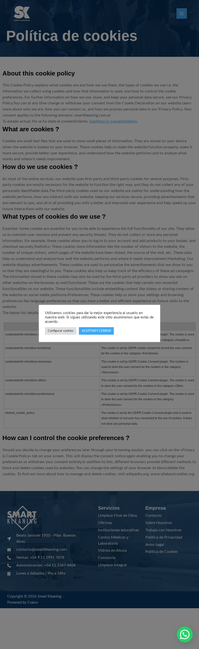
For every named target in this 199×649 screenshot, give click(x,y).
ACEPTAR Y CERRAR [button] (96, 331)
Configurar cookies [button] (61, 331)
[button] (185, 635)
